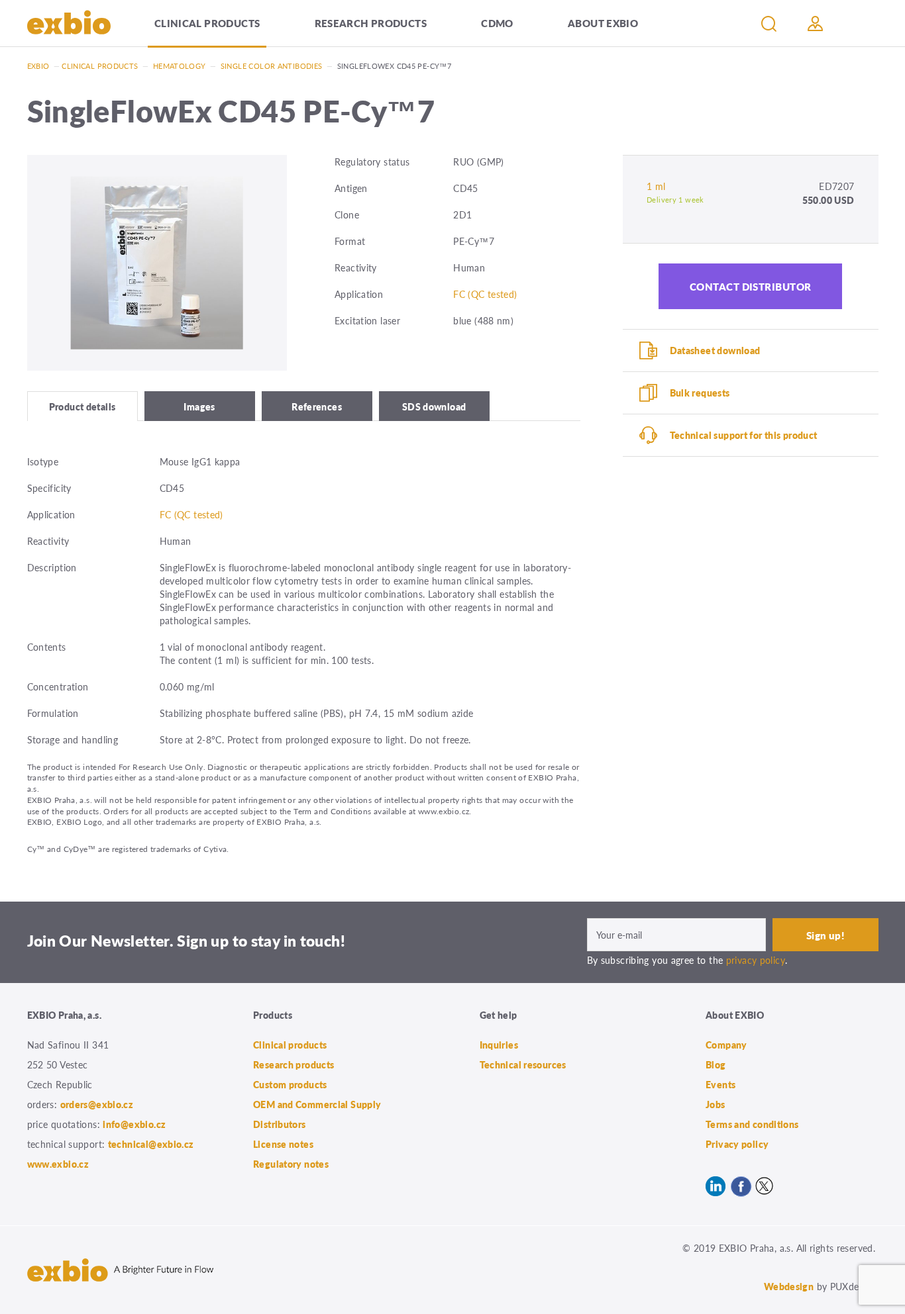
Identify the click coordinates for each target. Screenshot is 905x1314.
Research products (371, 23)
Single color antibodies (272, 66)
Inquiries (499, 1044)
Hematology (179, 66)
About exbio (603, 23)
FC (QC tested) (485, 294)
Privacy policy (737, 1143)
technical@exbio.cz (151, 1143)
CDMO (497, 23)
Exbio (38, 66)
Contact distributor (751, 286)
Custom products (290, 1084)
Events (720, 1084)
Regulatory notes (291, 1163)
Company (726, 1044)
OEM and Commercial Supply (317, 1104)
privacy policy (755, 959)
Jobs (715, 1104)
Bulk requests (700, 392)
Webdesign (789, 1286)
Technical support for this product (744, 435)
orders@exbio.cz (97, 1104)
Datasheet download (715, 350)
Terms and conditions (752, 1124)
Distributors (279, 1124)
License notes (283, 1143)
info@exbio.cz (134, 1124)
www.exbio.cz (58, 1163)
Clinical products (207, 23)
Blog (716, 1064)
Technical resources (523, 1064)
